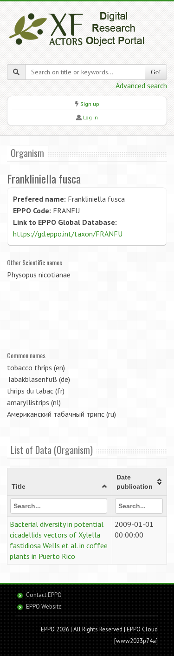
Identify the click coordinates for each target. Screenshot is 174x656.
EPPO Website (44, 606)
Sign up (89, 103)
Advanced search (141, 85)
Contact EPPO (44, 595)
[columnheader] (59, 482)
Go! (156, 71)
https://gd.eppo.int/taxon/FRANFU (67, 233)
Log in (90, 117)
